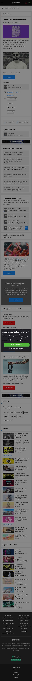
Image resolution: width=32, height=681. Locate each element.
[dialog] (16, 340)
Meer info (23, 341)
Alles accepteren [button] (16, 345)
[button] (16, 349)
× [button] (28, 331)
